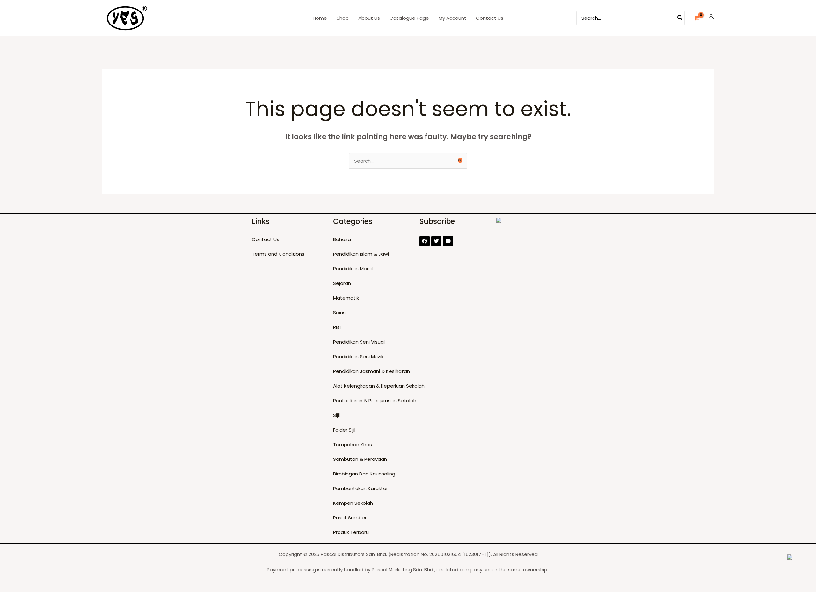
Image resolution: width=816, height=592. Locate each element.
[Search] (680, 18)
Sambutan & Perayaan (360, 459)
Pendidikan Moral (353, 268)
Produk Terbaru (351, 532)
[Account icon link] (711, 18)
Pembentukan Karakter (360, 488)
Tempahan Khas (352, 444)
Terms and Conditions (278, 254)
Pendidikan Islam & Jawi (361, 254)
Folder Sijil (344, 429)
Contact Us (265, 239)
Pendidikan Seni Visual (359, 342)
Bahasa (342, 239)
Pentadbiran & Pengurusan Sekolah (374, 400)
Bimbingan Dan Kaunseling (364, 473)
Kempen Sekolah (353, 503)
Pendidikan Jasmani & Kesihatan (371, 371)
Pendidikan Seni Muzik (358, 356)
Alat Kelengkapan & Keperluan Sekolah (379, 385)
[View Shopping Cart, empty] (696, 18)
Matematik (346, 298)
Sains (339, 312)
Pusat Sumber (350, 517)
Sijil (336, 415)
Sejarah (342, 283)
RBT (337, 327)
